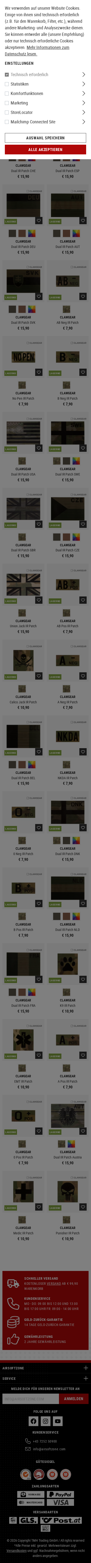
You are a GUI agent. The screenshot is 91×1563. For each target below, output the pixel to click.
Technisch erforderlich (29, 74)
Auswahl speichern (45, 138)
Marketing (19, 103)
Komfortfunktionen (27, 93)
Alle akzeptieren (45, 149)
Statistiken (20, 84)
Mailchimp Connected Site (33, 122)
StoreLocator (22, 112)
